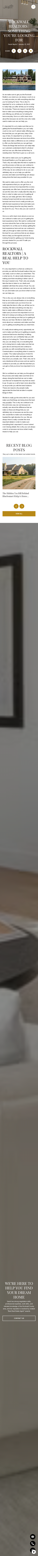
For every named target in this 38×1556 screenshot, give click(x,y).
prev (16, 506)
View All (19, 514)
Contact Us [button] (19, 1318)
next (21, 506)
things (5, 393)
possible (9, 402)
